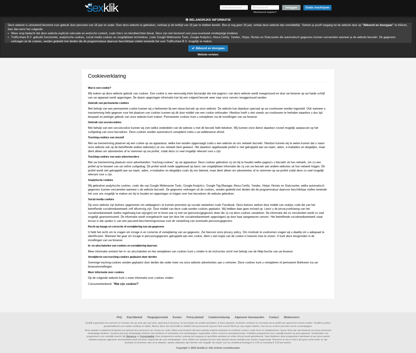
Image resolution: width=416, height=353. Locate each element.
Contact (274, 317)
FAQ (119, 317)
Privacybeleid (195, 317)
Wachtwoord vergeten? (265, 12)
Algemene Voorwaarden (249, 317)
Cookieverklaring (219, 317)
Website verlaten (208, 54)
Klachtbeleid (134, 317)
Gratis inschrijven (317, 7)
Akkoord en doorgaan (210, 48)
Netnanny (131, 336)
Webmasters (292, 317)
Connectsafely (147, 336)
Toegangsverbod (157, 317)
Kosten (177, 317)
